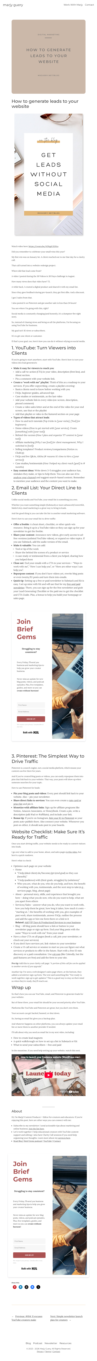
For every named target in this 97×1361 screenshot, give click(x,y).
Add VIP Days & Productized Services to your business (53, 922)
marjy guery (13, 5)
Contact (57, 1141)
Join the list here (36, 1128)
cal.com (56, 954)
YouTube (48, 1141)
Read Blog (18, 1141)
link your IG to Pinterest (61, 818)
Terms (48, 1351)
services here (64, 1138)
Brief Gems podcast (33, 1141)
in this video (71, 852)
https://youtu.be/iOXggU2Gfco (43, 246)
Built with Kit (31, 732)
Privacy (40, 1351)
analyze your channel (24, 477)
